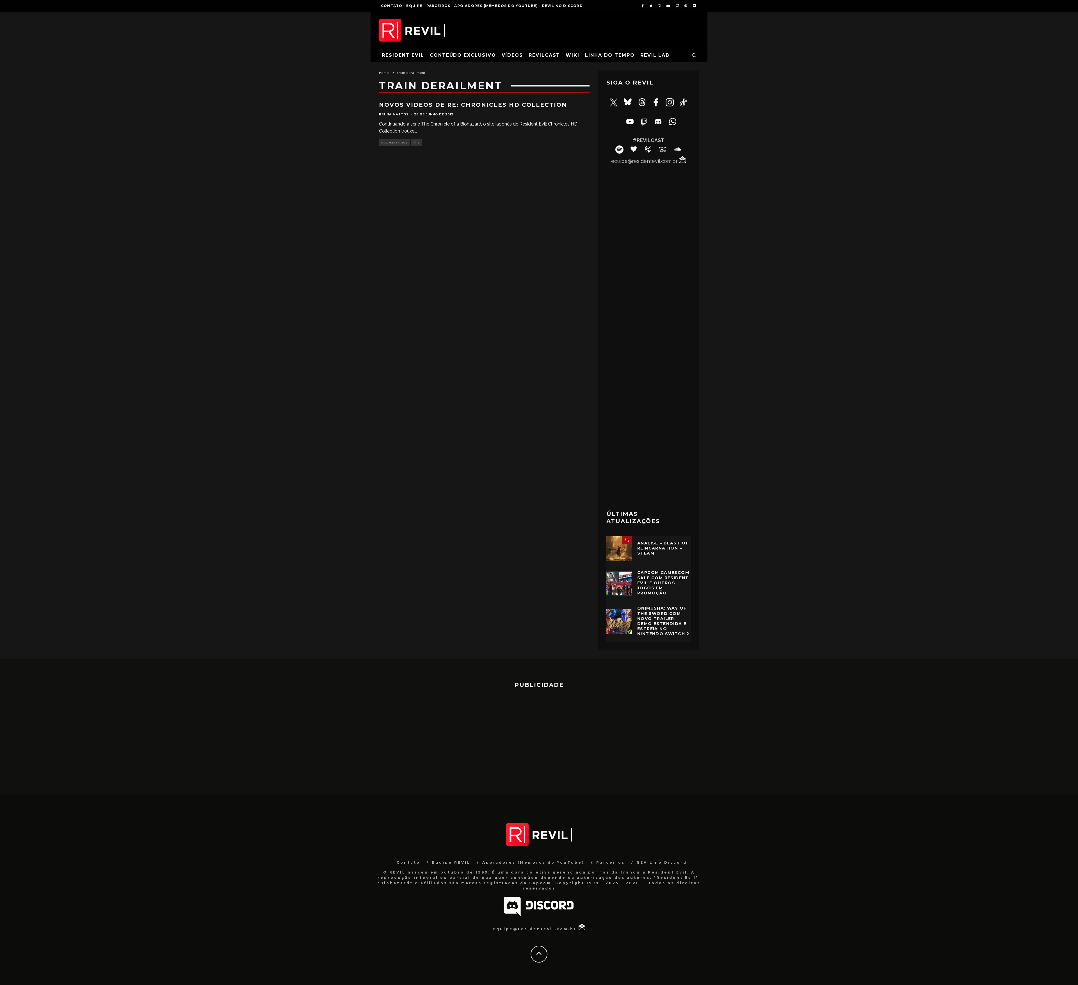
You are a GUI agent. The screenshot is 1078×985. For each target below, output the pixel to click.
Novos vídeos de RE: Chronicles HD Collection (473, 104)
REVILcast (544, 55)
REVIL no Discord (562, 6)
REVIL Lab (655, 55)
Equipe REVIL (451, 862)
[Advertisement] (648, 414)
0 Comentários (394, 142)
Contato (391, 6)
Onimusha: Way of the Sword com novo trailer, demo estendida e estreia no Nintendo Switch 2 (663, 621)
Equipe (414, 6)
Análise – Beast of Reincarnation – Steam (663, 548)
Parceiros (438, 6)
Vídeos (512, 55)
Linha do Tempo (610, 55)
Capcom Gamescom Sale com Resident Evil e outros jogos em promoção (663, 583)
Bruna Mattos (393, 114)
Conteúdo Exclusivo (463, 55)
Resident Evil (403, 55)
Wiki (572, 55)
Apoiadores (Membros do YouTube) (496, 6)
